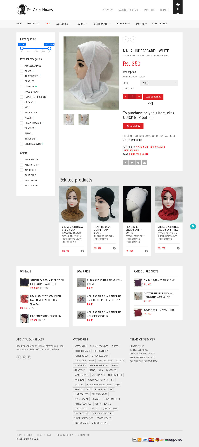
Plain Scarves (81, 394)
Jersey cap (79, 370)
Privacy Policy (137, 346)
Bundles (29, 81)
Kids (27, 107)
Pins (112, 389)
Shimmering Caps (112, 399)
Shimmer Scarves (82, 404)
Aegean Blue (31, 159)
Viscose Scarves (100, 423)
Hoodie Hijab (32, 91)
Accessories (62, 24)
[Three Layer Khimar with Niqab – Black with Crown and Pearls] (126, 39)
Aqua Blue (30, 175)
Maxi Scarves (98, 375)
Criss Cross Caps (100, 356)
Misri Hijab (31, 112)
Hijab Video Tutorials (128, 10)
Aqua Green (31, 180)
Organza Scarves (83, 389)
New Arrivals (33, 24)
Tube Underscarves (83, 418)
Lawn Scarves (81, 375)
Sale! (48, 24)
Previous (65, 69)
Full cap (120, 361)
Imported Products (35, 97)
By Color (140, 24)
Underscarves (101, 24)
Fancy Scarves (105, 361)
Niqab (28, 117)
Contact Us (165, 10)
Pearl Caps (100, 389)
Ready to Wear (123, 24)
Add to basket (153, 96)
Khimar (91, 370)
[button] (82, 251)
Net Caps (78, 384)
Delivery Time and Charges (142, 354)
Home (18, 24)
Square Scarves (109, 408)
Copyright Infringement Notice (144, 361)
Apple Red (30, 170)
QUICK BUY (135, 126)
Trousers (30, 138)
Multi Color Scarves (98, 380)
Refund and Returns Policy (142, 357)
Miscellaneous (33, 65)
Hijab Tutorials (159, 24)
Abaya (28, 71)
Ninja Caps (135, 154)
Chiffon (115, 346)
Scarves (81, 24)
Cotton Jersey (69, 236)
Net (113, 380)
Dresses (29, 86)
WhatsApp (136, 140)
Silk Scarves (80, 408)
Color (126, 83)
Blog (39, 435)
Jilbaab (29, 102)
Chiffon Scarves (82, 351)
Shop (29, 435)
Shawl (28, 133)
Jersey (115, 365)
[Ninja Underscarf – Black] (133, 39)
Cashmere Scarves (99, 346)
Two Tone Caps (104, 418)
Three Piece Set (81, 413)
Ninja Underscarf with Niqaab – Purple (17, 1)
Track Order (149, 10)
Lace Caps (111, 370)
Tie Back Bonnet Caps (104, 236)
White (145, 154)
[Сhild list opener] (33, 71)
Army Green (31, 185)
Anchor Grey (32, 164)
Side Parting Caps (103, 404)
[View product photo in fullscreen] (113, 105)
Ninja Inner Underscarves (137, 55)
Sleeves (94, 408)
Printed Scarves (99, 394)
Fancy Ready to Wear (84, 361)
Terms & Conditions (139, 350)
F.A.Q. (49, 435)
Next (117, 69)
